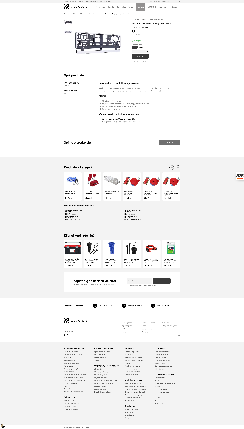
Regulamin (139, 285)
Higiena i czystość (70, 406)
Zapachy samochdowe (132, 398)
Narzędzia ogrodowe (131, 409)
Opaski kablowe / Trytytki (102, 352)
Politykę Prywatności (149, 285)
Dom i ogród (130, 406)
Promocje (140, 7)
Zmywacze (158, 386)
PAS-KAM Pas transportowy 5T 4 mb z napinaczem (131, 193)
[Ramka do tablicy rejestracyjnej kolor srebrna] (68, 22)
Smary (157, 380)
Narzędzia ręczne (69, 360)
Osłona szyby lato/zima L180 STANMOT (112, 192)
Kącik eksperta (127, 326)
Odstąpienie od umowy (149, 329)
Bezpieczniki (129, 354)
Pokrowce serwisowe (71, 352)
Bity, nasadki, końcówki (71, 363)
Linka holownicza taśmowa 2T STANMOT (92, 192)
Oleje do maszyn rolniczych (103, 383)
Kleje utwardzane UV (162, 392)
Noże (65, 386)
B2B (123, 329)
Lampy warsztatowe (70, 383)
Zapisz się (161, 281)
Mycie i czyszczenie (133, 380)
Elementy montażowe (103, 348)
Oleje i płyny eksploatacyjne (106, 366)
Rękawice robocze (70, 401)
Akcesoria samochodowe (95, 14)
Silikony (157, 398)
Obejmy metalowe (100, 357)
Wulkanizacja (68, 366)
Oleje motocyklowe (100, 375)
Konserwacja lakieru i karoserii (135, 392)
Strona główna (101, 7)
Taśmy (96, 360)
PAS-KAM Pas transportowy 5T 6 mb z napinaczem (151, 193)
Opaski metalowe (100, 354)
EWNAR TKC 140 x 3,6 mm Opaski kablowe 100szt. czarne (91, 260)
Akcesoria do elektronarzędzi (73, 392)
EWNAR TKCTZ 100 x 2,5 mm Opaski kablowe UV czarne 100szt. (131, 260)
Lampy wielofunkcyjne (162, 360)
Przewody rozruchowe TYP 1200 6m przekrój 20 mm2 (151, 260)
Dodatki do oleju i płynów (102, 392)
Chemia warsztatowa (164, 374)
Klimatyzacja (159, 403)
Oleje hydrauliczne (100, 378)
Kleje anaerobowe (161, 389)
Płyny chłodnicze (100, 389)
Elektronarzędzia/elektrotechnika (75, 380)
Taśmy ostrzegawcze (71, 409)
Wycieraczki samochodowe (134, 360)
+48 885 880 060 (164, 1)
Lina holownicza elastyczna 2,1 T (70, 192)
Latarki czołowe (160, 357)
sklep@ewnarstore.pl (135, 306)
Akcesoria (84, 14)
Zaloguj (174, 7)
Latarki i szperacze (161, 354)
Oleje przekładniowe (101, 372)
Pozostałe (67, 389)
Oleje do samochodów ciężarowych (106, 380)
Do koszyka (140, 56)
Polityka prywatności (149, 323)
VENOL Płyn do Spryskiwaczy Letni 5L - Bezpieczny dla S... (171, 260)
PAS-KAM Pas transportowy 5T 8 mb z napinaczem (171, 193)
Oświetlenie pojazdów (162, 352)
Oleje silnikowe (99, 369)
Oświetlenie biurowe (162, 369)
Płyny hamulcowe (100, 386)
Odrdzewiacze (160, 378)
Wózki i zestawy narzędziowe (73, 377)
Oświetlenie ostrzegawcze (163, 366)
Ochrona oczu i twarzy (71, 403)
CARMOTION (143, 27)
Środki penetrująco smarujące (165, 383)
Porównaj (120, 7)
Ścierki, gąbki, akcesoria (133, 383)
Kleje (156, 401)
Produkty (111, 7)
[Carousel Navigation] (174, 167)
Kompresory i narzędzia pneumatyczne (72, 370)
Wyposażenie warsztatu (74, 348)
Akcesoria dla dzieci (131, 369)
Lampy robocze (160, 363)
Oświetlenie (160, 348)
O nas (144, 326)
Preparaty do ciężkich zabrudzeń (135, 389)
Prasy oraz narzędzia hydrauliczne (75, 375)
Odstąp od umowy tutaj (169, 326)
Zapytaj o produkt (140, 62)
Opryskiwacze (129, 415)
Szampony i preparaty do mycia (135, 386)
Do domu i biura (130, 401)
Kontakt (130, 7)
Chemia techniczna (161, 395)
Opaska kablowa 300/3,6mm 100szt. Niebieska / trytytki (110, 260)
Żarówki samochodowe (132, 372)
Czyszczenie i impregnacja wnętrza (136, 395)
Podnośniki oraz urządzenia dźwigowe (73, 356)
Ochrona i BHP (70, 397)
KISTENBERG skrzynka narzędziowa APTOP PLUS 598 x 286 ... (72, 260)
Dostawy (145, 332)
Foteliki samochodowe (132, 366)
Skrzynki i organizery (132, 352)
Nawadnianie (129, 412)
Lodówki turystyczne (131, 375)
